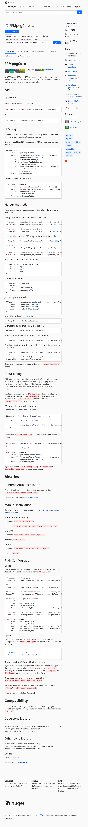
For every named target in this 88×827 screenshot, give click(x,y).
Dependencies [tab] (39, 51)
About (22, 815)
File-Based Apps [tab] (26, 39)
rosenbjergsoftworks (78, 121)
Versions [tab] (11, 56)
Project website (74, 60)
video (77, 142)
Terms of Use (31, 815)
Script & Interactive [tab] (12, 39)
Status (34, 780)
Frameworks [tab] (24, 51)
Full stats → (69, 26)
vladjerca (73, 127)
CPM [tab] (37, 36)
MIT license (22, 762)
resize (68, 152)
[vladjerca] (67, 127)
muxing (69, 156)
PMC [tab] (15, 36)
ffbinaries (34, 497)
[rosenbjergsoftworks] (67, 122)
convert (69, 142)
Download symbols (72, 86)
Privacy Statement (68, 815)
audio (68, 145)
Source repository (72, 65)
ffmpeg (69, 135)
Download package (72, 77)
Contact (9, 780)
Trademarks (9, 818)
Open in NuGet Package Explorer (75, 95)
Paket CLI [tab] (45, 36)
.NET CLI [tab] (8, 36)
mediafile (70, 149)
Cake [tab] (36, 39)
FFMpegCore (15, 63)
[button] (57, 42)
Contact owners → (71, 117)
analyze (77, 152)
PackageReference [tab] (26, 36)
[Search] (79, 12)
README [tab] (11, 51)
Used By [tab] (53, 51)
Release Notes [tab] (24, 56)
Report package (74, 108)
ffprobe (69, 139)
